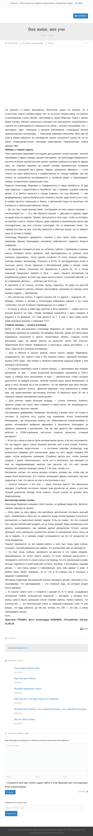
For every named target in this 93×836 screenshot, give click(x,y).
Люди (51, 35)
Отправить (10, 792)
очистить (82, 791)
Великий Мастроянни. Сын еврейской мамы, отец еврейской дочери (50, 709)
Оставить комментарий (32, 43)
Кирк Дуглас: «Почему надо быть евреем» (36, 699)
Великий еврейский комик (27, 688)
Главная (42, 35)
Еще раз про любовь (25, 678)
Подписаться (11, 813)
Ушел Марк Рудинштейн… (28, 668)
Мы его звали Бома (24, 719)
